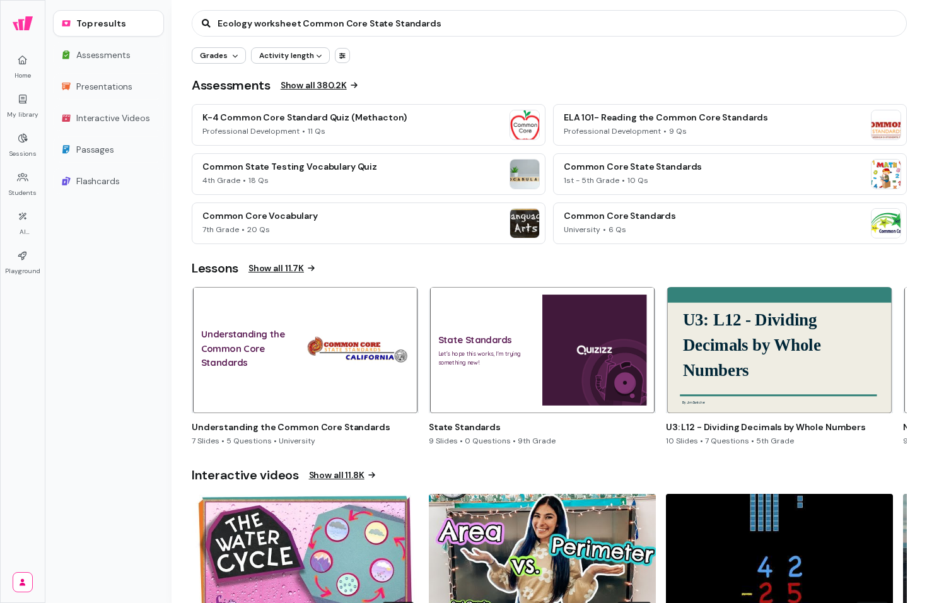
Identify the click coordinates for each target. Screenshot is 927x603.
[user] (23, 582)
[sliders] (342, 55)
